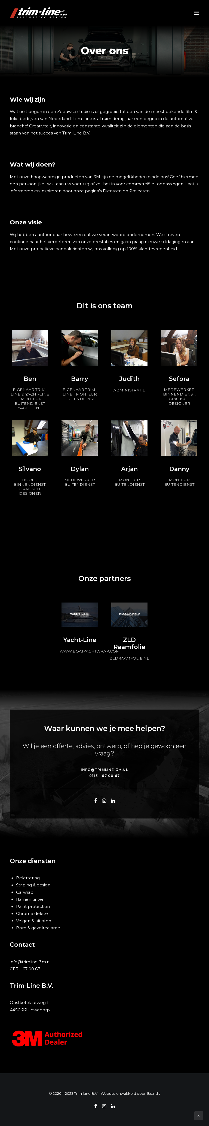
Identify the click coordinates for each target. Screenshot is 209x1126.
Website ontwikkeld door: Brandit (130, 1093)
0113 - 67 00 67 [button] (104, 776)
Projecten (139, 190)
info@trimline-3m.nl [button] (104, 770)
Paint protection (33, 906)
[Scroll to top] (198, 1115)
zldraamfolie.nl (129, 658)
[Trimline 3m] (38, 12)
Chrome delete (32, 913)
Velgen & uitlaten (33, 920)
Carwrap (24, 892)
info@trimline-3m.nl (30, 961)
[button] (196, 13)
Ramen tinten (30, 899)
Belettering (28, 877)
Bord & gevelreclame (38, 927)
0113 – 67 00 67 (25, 968)
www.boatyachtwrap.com (90, 651)
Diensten (113, 190)
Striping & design (33, 884)
